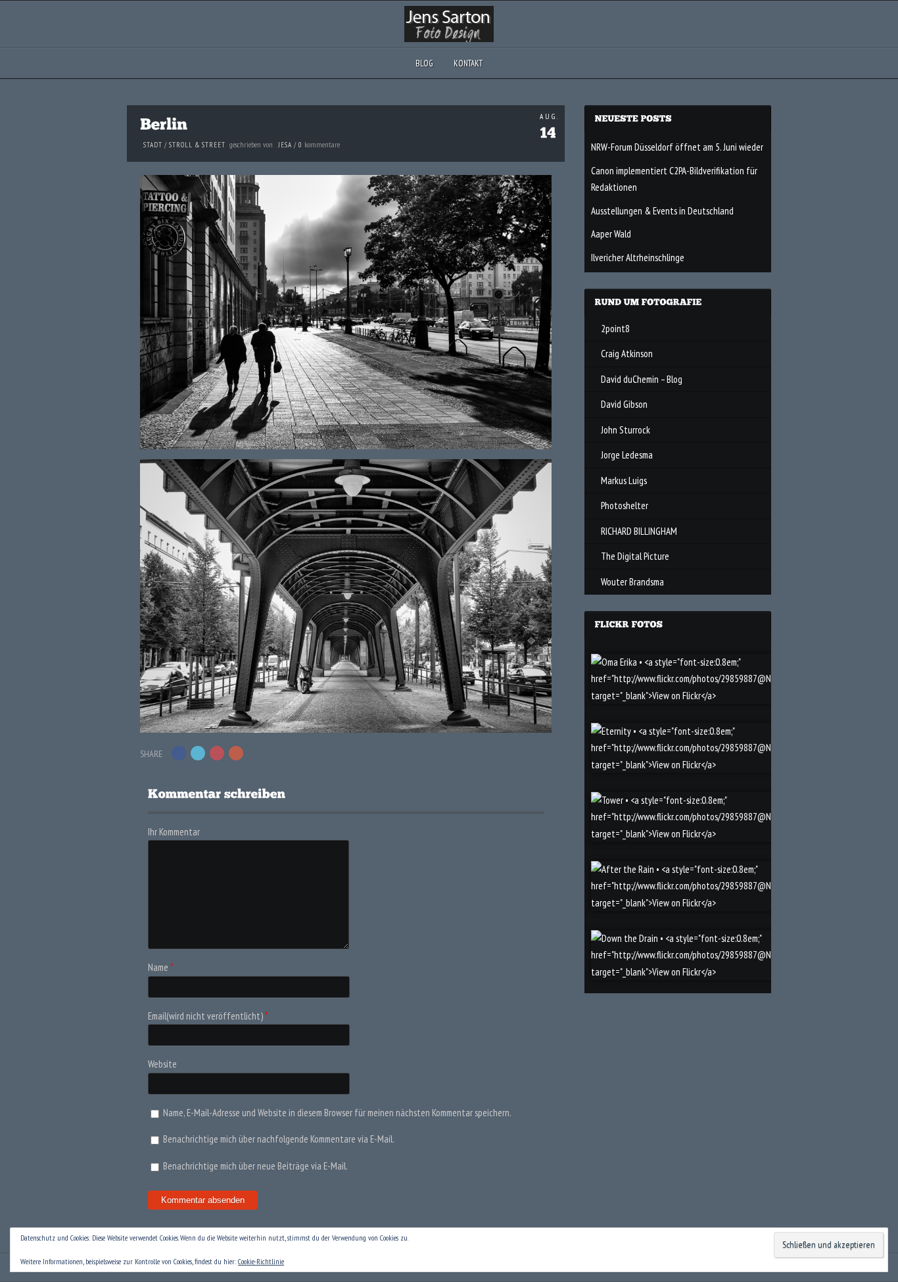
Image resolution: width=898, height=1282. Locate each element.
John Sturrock (625, 430)
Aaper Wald (611, 234)
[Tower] (712, 833)
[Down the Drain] (712, 972)
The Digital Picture (635, 556)
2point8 (615, 328)
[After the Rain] (712, 903)
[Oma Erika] (712, 695)
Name (158, 967)
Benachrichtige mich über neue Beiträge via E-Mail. (255, 1166)
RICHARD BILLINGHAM (639, 531)
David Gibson (624, 404)
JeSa (285, 144)
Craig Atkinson (627, 353)
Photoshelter (624, 505)
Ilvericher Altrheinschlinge (637, 257)
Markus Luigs (624, 480)
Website (162, 1064)
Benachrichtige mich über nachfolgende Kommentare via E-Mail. (278, 1139)
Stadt (152, 144)
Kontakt (468, 63)
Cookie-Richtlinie (261, 1261)
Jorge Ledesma (627, 455)
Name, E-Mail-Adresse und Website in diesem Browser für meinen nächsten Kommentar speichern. (337, 1112)
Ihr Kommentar (174, 832)
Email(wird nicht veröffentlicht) (205, 1016)
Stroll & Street (197, 144)
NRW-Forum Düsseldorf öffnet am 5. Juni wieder (677, 147)
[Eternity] (712, 764)
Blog (424, 63)
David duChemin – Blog (641, 379)
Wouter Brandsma (632, 582)
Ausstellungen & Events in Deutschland (662, 211)
